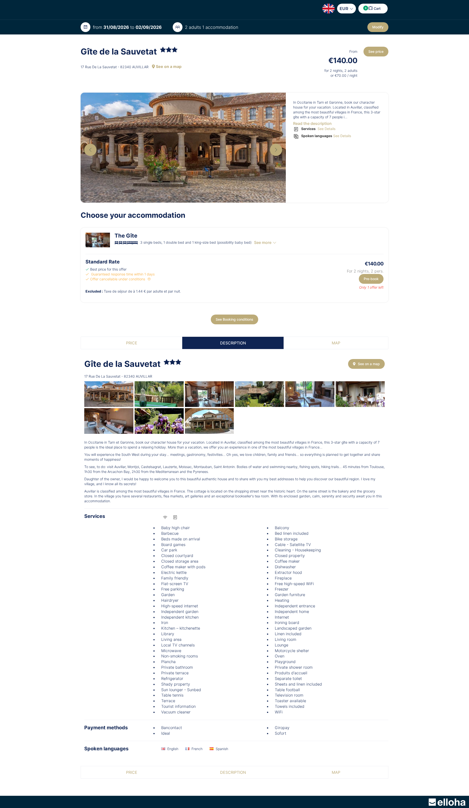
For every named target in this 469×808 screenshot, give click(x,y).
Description (233, 342)
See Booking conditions (234, 319)
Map (336, 342)
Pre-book (371, 279)
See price (376, 51)
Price (131, 342)
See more (262, 242)
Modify (378, 27)
